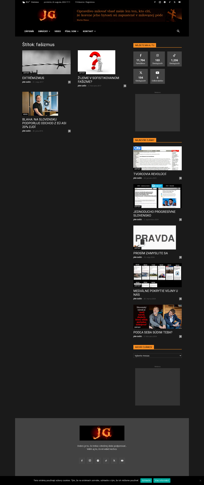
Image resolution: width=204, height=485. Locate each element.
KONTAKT (88, 31)
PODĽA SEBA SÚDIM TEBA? (152, 332)
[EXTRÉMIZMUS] (46, 62)
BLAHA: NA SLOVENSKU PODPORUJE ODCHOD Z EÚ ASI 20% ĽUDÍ (44, 123)
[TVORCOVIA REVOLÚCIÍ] (157, 158)
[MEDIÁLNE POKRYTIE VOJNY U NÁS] (157, 275)
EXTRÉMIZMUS (33, 78)
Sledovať (157, 52)
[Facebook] (155, 2)
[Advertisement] (157, 112)
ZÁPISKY (26, 73)
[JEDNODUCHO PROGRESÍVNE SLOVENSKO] (157, 196)
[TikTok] (169, 2)
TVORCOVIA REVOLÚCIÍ (149, 174)
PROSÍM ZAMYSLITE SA (150, 253)
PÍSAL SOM (70, 31)
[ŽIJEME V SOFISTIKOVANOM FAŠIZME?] (102, 62)
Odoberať (157, 70)
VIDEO (58, 31)
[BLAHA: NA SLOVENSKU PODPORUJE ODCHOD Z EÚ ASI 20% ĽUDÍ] (46, 104)
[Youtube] (179, 2)
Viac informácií (162, 480)
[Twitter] (174, 2)
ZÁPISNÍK (29, 31)
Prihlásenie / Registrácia (85, 2)
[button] (178, 31)
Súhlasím (146, 480)
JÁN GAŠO (26, 82)
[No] (200, 480)
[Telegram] (164, 2)
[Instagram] (160, 2)
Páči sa (140, 52)
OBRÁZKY (43, 31)
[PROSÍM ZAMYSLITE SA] (157, 237)
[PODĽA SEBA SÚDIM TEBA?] (157, 317)
